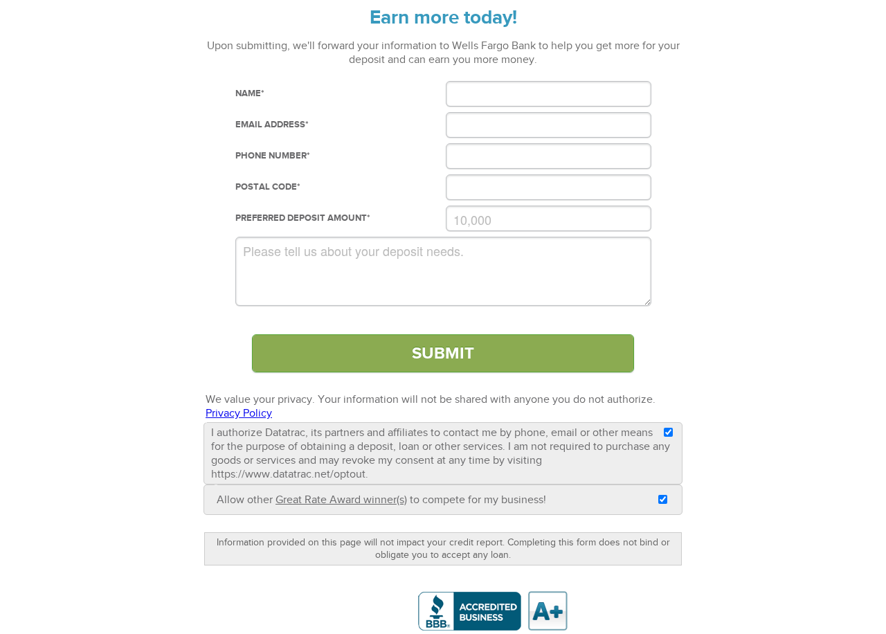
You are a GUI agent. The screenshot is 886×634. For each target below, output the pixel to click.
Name (249, 93)
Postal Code (267, 187)
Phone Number (272, 156)
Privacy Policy (239, 413)
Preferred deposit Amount (302, 218)
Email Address (272, 124)
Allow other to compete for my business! (381, 499)
